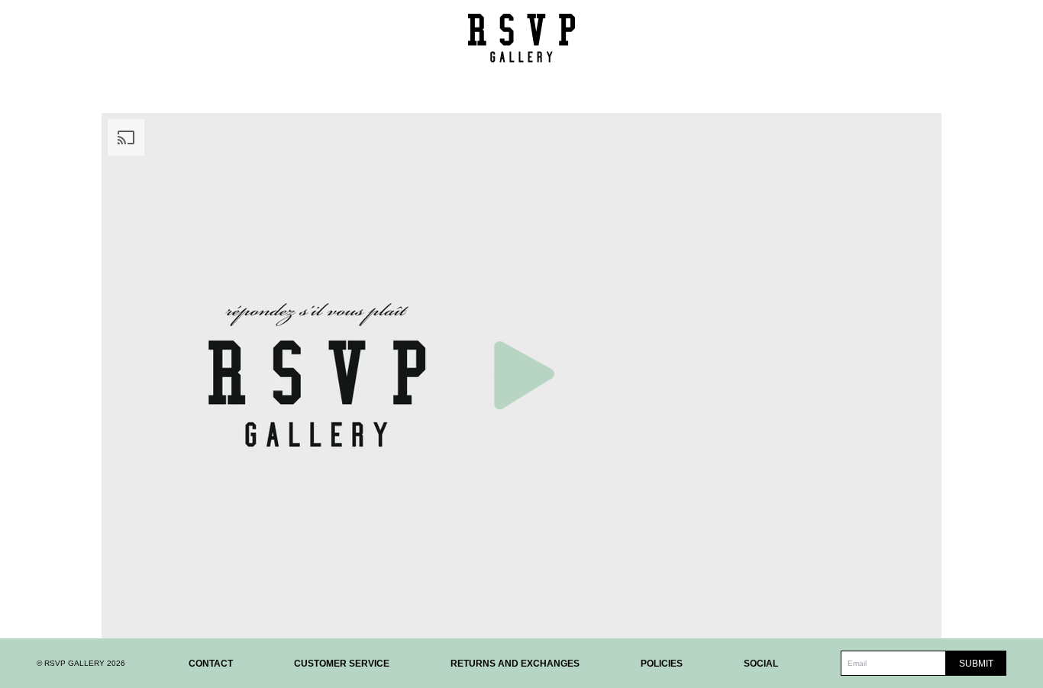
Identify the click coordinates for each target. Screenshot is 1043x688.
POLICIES (662, 663)
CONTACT (211, 663)
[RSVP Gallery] (521, 38)
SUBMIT (976, 663)
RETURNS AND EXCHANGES (515, 663)
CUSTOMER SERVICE (341, 663)
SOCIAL (761, 663)
